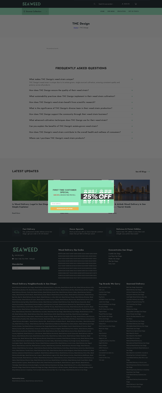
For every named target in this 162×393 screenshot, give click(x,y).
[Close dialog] (112, 181)
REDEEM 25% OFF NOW (64, 208)
